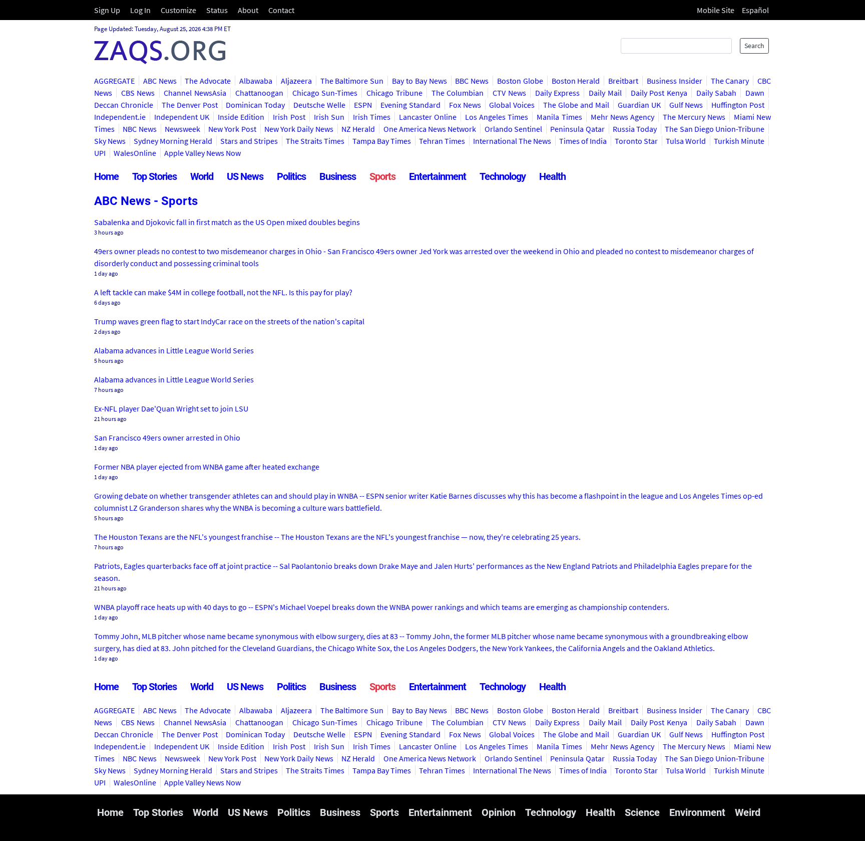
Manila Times (559, 117)
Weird (747, 812)
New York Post (232, 129)
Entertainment (437, 176)
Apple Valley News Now (202, 153)
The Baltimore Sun (352, 81)
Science (642, 812)
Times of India (583, 141)
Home (106, 176)
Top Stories (154, 176)
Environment (697, 812)
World (201, 176)
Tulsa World (686, 141)
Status (217, 10)
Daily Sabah (716, 93)
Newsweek (182, 129)
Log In (140, 10)
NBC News (139, 129)
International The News (512, 141)
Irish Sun (329, 117)
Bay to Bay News (419, 81)
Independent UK (181, 117)
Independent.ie (120, 117)
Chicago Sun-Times (325, 93)
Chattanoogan (259, 93)
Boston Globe (520, 81)
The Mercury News (694, 117)
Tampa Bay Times (381, 141)
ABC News (160, 81)
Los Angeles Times (496, 117)
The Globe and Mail (576, 105)
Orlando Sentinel (513, 129)
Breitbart (623, 81)
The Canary (730, 81)
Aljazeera (296, 81)
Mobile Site (715, 10)
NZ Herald (358, 129)
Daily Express (557, 93)
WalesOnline (135, 153)
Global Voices (512, 105)
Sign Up (107, 10)
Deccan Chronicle (123, 105)
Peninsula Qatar (577, 129)
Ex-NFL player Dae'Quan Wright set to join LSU (171, 408)
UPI (100, 153)
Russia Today (635, 129)
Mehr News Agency (622, 117)
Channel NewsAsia (195, 93)
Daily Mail (605, 93)
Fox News (465, 105)
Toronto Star (636, 141)
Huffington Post (737, 105)
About (248, 10)
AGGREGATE (114, 81)
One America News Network (430, 129)
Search (754, 45)
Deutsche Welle (319, 105)
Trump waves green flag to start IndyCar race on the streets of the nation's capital (229, 321)
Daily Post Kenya (659, 93)
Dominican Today (255, 105)
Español (755, 10)
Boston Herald (576, 81)
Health (552, 176)
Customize (178, 10)
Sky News (110, 141)
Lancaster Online (428, 117)
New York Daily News (298, 129)
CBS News (138, 93)
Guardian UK (639, 105)
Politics (291, 176)
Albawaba (255, 81)
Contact (281, 10)
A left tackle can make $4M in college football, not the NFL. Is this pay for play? (223, 292)
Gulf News (686, 105)
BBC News (472, 81)
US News (245, 176)
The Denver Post (190, 105)
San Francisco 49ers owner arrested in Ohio (167, 438)
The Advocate (208, 81)
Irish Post (289, 117)
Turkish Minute (739, 141)
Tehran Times (442, 141)
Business (337, 176)
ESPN (363, 105)
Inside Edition (241, 117)
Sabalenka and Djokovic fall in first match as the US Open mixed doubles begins (227, 222)
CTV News (509, 93)
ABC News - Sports (146, 201)
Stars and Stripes (249, 141)
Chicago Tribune (394, 93)
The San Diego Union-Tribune (714, 129)
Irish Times (371, 117)
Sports (382, 176)
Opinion (499, 812)
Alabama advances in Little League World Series (174, 350)
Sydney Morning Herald (173, 141)
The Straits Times (315, 141)
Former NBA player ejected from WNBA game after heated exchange (206, 467)
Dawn (754, 93)
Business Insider (674, 81)
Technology (503, 176)
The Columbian (457, 93)
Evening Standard (410, 105)
